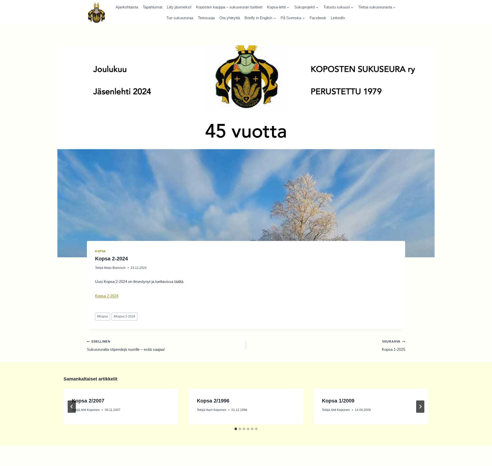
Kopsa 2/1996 (213, 401)
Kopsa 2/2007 (88, 401)
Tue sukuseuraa (179, 18)
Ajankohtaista (127, 7)
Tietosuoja (206, 18)
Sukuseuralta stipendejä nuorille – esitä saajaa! (126, 346)
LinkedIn (338, 18)
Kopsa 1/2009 (338, 401)
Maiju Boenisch (115, 268)
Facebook (318, 18)
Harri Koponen (216, 410)
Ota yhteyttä (229, 18)
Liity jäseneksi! (179, 7)
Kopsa (100, 251)
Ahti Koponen (90, 410)
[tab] (235, 429)
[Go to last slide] (72, 406)
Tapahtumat (152, 7)
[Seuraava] (420, 406)
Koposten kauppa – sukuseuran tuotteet (229, 7)
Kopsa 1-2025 (393, 346)
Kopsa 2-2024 (106, 296)
